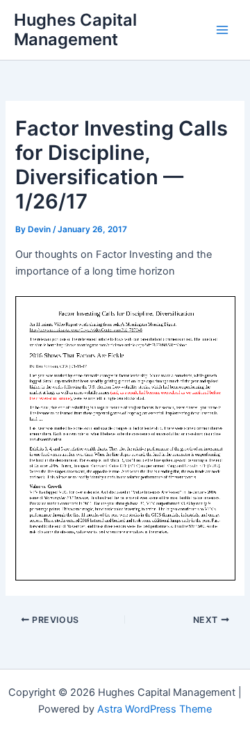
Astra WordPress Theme (154, 709)
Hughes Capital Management (75, 29)
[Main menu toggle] (222, 30)
